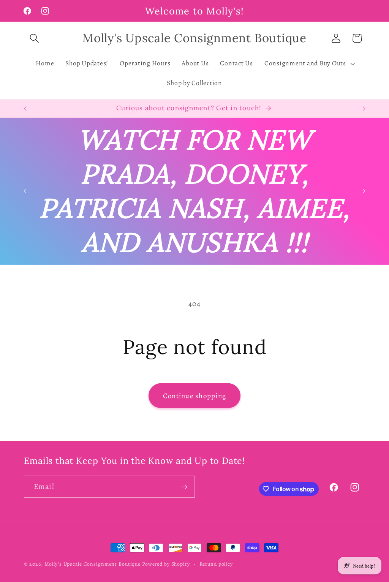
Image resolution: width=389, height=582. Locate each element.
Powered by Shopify (166, 564)
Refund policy (216, 564)
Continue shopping (194, 395)
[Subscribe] (184, 487)
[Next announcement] (364, 109)
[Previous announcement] (25, 109)
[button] (34, 38)
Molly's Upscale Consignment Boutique (92, 564)
